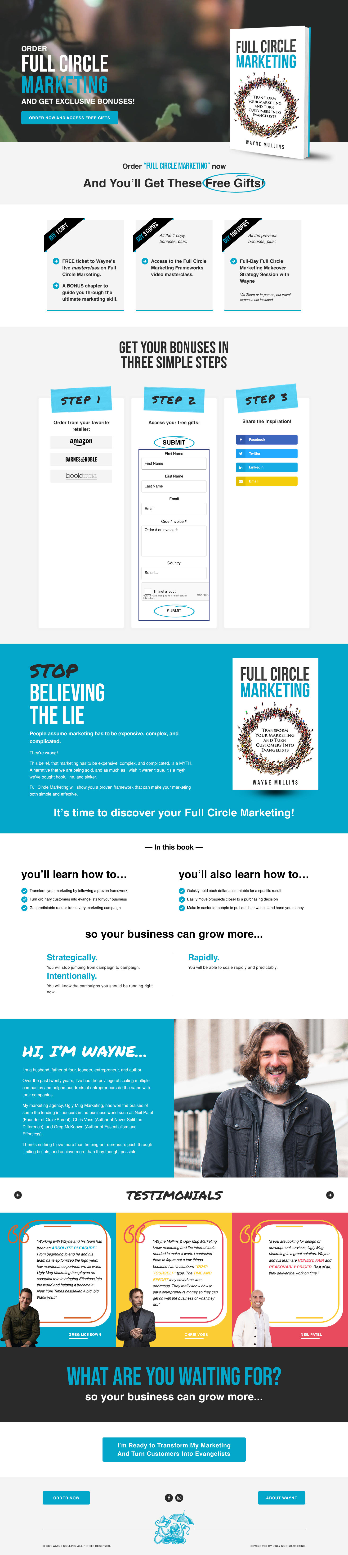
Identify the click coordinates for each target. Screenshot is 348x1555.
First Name (174, 454)
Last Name (174, 476)
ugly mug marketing (289, 1546)
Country (174, 563)
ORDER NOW (66, 1498)
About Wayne (281, 1498)
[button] (330, 1195)
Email (174, 499)
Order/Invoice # (174, 522)
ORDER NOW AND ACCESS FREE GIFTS (69, 118)
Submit (174, 442)
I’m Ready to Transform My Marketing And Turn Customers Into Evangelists (174, 1449)
